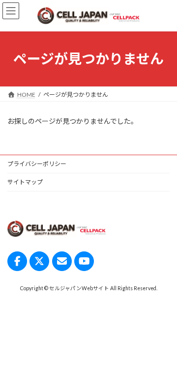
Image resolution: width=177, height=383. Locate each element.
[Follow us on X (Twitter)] (39, 261)
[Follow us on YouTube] (84, 261)
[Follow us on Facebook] (17, 261)
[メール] (62, 261)
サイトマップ (25, 182)
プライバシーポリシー (36, 163)
